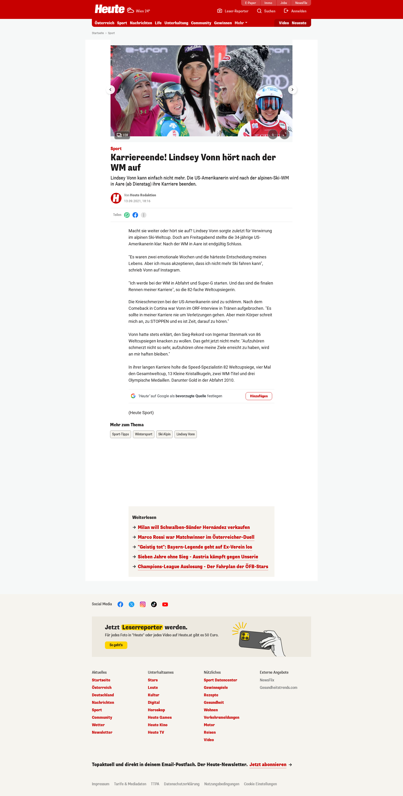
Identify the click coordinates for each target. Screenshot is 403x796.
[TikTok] (154, 604)
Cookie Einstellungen (260, 784)
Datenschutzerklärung (182, 784)
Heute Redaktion (143, 195)
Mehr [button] (239, 23)
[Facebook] (135, 215)
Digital (154, 702)
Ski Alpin (164, 434)
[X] (131, 604)
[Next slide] (292, 89)
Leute (153, 687)
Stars (153, 680)
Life (158, 23)
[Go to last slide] (110, 89)
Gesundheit (214, 702)
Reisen (210, 732)
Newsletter (102, 732)
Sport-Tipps (120, 434)
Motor (209, 725)
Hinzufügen (259, 396)
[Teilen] (143, 215)
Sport (122, 23)
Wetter (98, 725)
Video (284, 23)
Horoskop (156, 710)
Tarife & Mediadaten (130, 784)
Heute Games (160, 717)
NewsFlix (267, 680)
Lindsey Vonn (186, 434)
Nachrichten (103, 702)
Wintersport (143, 434)
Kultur (153, 695)
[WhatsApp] (127, 215)
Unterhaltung (176, 23)
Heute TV (156, 732)
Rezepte (211, 695)
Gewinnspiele (216, 687)
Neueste (299, 23)
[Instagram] (143, 604)
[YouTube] (165, 604)
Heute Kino (157, 725)
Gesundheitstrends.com (278, 687)
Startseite (98, 33)
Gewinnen (223, 23)
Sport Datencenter (220, 680)
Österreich (104, 23)
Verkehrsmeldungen (221, 717)
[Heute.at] (110, 8)
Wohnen (211, 710)
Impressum (100, 784)
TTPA (155, 784)
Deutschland (103, 695)
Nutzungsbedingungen (221, 784)
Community (201, 23)
